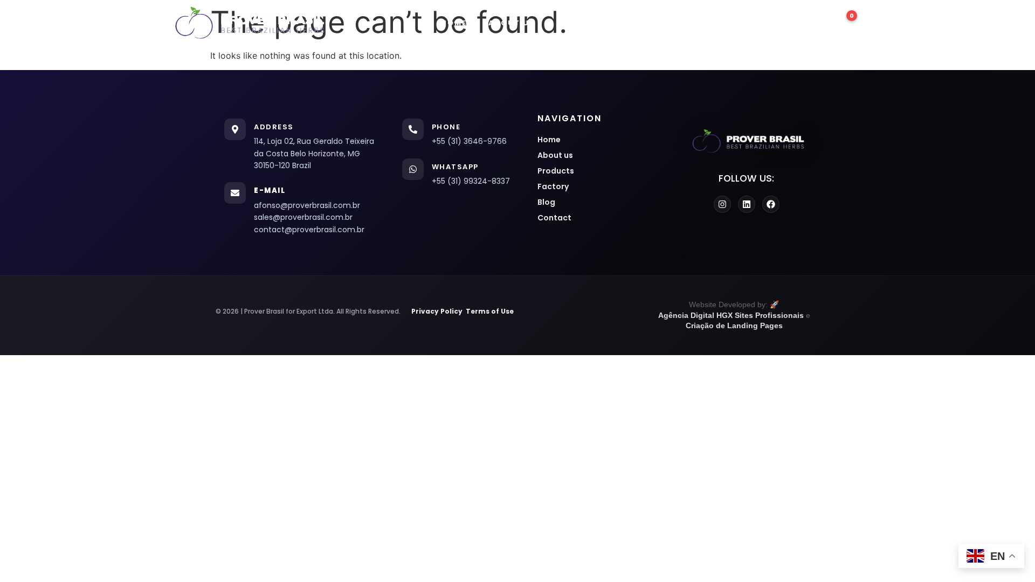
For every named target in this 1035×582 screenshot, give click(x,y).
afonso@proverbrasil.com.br (307, 205)
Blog (705, 23)
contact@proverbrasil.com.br (309, 229)
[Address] (235, 129)
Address (274, 127)
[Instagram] (722, 204)
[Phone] (413, 129)
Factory (650, 23)
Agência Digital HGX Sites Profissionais (731, 315)
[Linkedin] (746, 204)
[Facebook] (770, 204)
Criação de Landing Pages (734, 325)
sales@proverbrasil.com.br (303, 217)
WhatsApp (455, 167)
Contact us (769, 23)
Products (582, 23)
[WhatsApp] (413, 169)
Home (454, 23)
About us (511, 23)
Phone (446, 127)
